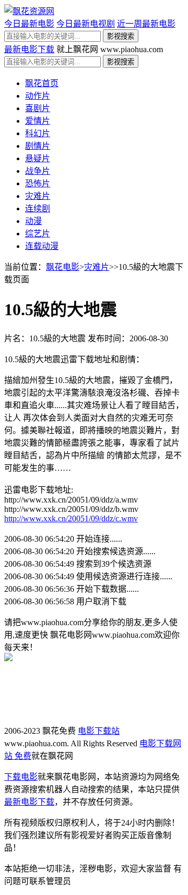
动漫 (33, 221)
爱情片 (37, 120)
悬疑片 (37, 158)
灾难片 (37, 196)
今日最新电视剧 (85, 23)
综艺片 (37, 233)
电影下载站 (99, 730)
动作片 (37, 95)
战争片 (37, 170)
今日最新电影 (29, 23)
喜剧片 (37, 108)
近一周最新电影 (146, 23)
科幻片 (37, 133)
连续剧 (37, 208)
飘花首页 (41, 83)
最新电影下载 (29, 49)
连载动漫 (41, 246)
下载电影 (21, 776)
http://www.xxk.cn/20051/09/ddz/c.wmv (71, 518)
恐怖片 (37, 183)
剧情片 (37, 145)
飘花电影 (62, 266)
